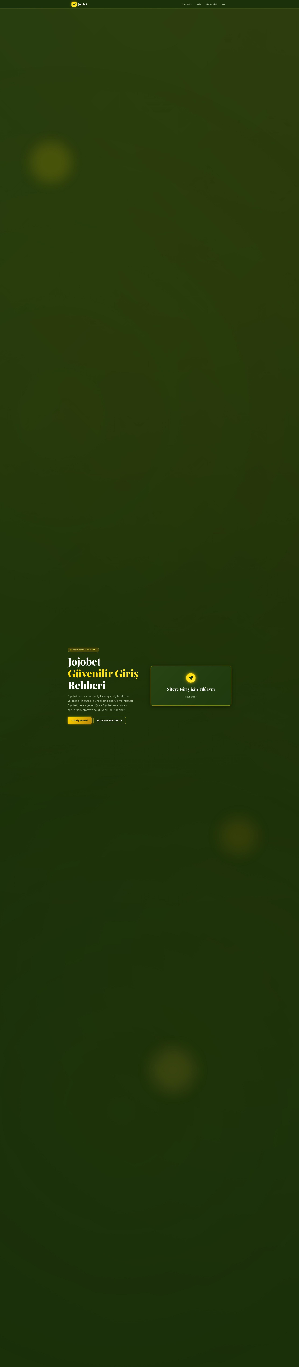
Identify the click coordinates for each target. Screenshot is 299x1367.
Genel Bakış (186, 4)
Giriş (199, 4)
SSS (223, 4)
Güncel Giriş (211, 4)
